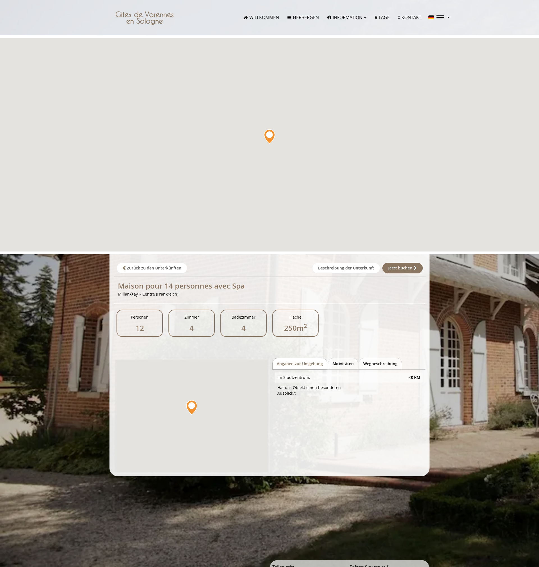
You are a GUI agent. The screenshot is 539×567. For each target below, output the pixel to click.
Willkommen (264, 17)
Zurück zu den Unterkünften (153, 268)
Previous (7, 283)
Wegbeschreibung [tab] (380, 363)
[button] (439, 17)
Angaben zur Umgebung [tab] (300, 363)
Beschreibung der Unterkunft (346, 268)
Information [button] (348, 17)
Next (532, 283)
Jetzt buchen (401, 268)
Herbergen (306, 17)
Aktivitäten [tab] (343, 363)
